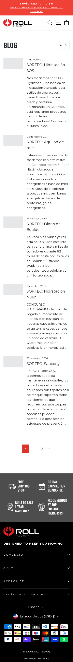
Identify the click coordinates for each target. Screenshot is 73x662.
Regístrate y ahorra (24, 594)
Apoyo (9, 568)
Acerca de (14, 581)
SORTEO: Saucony (43, 364)
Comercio (13, 554)
